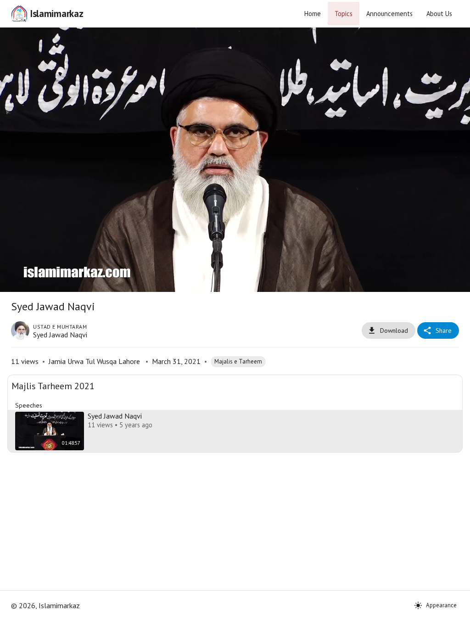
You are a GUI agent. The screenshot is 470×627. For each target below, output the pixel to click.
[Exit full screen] (454, 616)
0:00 (62, 616)
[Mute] (38, 616)
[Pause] (235, 313)
